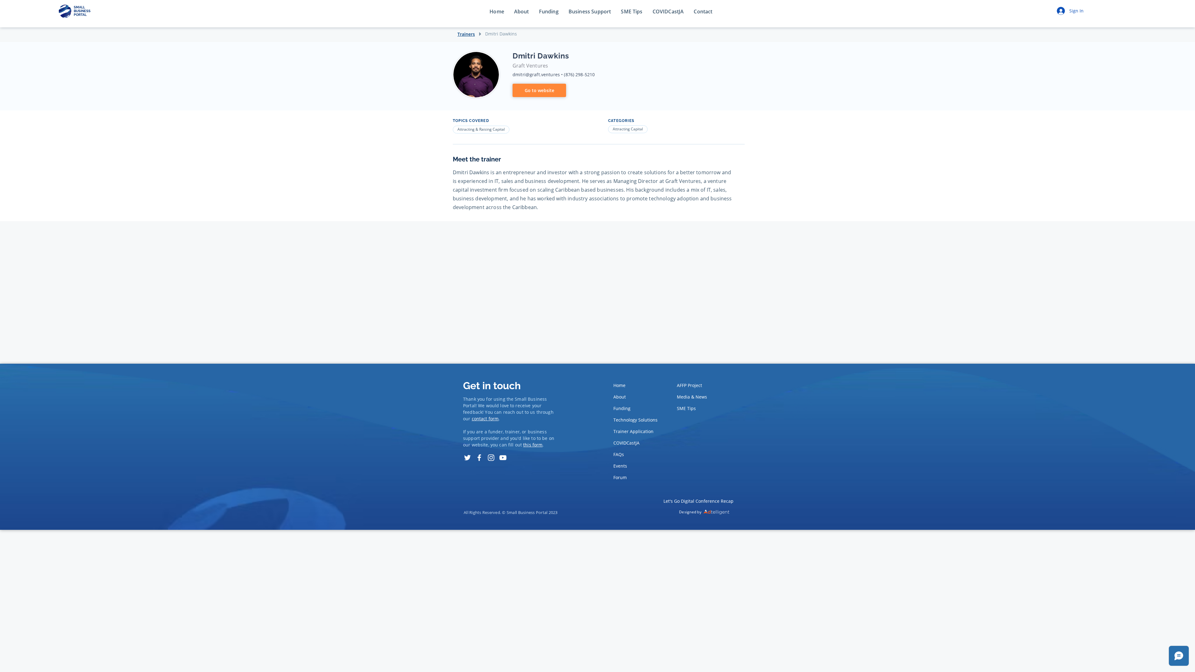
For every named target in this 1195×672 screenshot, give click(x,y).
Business (537, 399)
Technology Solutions (633, 420)
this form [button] (532, 445)
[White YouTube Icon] (503, 457)
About (619, 397)
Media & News (692, 397)
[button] (703, 12)
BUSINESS (82, 11)
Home (619, 385)
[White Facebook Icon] (479, 457)
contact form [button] (485, 419)
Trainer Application (633, 431)
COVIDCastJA (626, 443)
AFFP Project (689, 385)
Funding (621, 408)
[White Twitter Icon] (467, 457)
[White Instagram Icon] (491, 457)
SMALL (79, 7)
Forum (620, 477)
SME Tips (686, 408)
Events (620, 466)
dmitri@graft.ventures (536, 74)
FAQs (618, 454)
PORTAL (80, 15)
